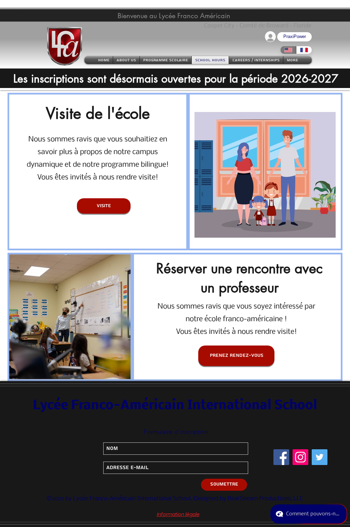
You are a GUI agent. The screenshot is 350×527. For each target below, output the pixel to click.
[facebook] (281, 457)
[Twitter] (319, 457)
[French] (304, 50)
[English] (288, 50)
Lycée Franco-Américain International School (175, 406)
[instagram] (300, 457)
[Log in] (269, 36)
